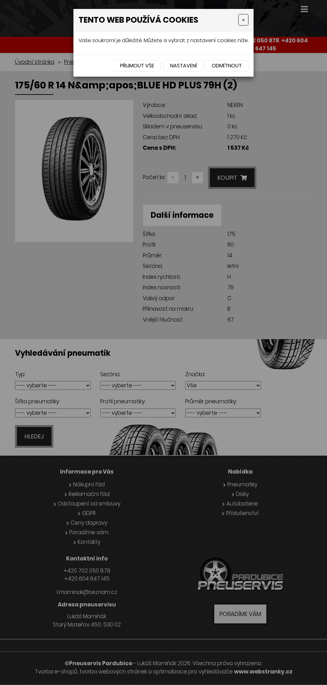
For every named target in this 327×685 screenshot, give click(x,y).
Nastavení (183, 65)
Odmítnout (227, 65)
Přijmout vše (137, 65)
